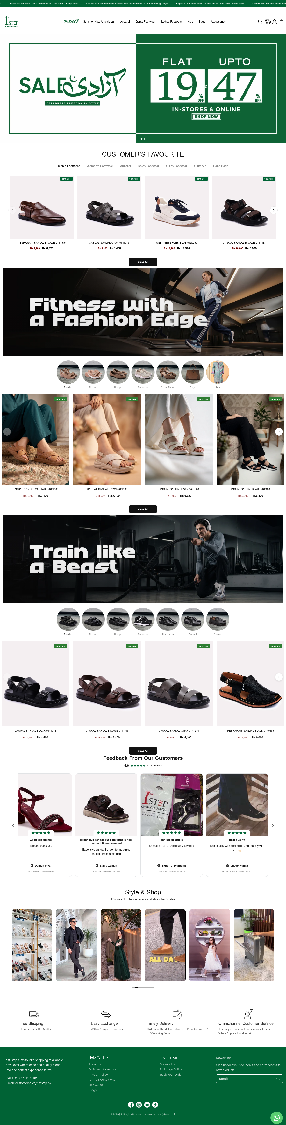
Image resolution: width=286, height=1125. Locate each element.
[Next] (274, 210)
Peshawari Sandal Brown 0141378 (42, 242)
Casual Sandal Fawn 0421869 (107, 489)
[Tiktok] (155, 1105)
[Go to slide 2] (136, 987)
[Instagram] (139, 1105)
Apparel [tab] (125, 165)
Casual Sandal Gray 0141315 (179, 730)
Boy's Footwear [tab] (148, 165)
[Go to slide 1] (133, 987)
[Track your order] (268, 22)
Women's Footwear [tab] (100, 165)
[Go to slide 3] (139, 987)
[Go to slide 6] (149, 987)
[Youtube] (147, 1105)
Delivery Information (103, 1069)
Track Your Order (171, 1074)
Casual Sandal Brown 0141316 (107, 730)
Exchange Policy (171, 1069)
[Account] (274, 21)
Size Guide (96, 1084)
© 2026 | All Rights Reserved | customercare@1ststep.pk (143, 1114)
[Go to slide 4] (143, 987)
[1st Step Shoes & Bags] (143, 86)
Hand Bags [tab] (220, 165)
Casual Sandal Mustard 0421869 (35, 489)
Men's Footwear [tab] (69, 165)
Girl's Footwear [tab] (176, 165)
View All (143, 262)
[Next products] (279, 432)
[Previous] (12, 210)
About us (95, 1064)
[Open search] (260, 21)
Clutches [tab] (200, 165)
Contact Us (167, 1064)
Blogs (93, 1090)
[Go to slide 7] (152, 987)
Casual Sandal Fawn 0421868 (179, 489)
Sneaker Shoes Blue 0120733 (176, 242)
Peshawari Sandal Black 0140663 (250, 730)
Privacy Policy (98, 1074)
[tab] (141, 139)
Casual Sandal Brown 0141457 (244, 242)
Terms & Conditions (102, 1079)
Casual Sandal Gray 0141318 (109, 242)
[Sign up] (277, 1078)
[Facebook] (131, 1105)
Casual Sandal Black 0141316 (35, 730)
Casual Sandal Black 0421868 (250, 489)
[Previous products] (7, 432)
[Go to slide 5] (146, 987)
